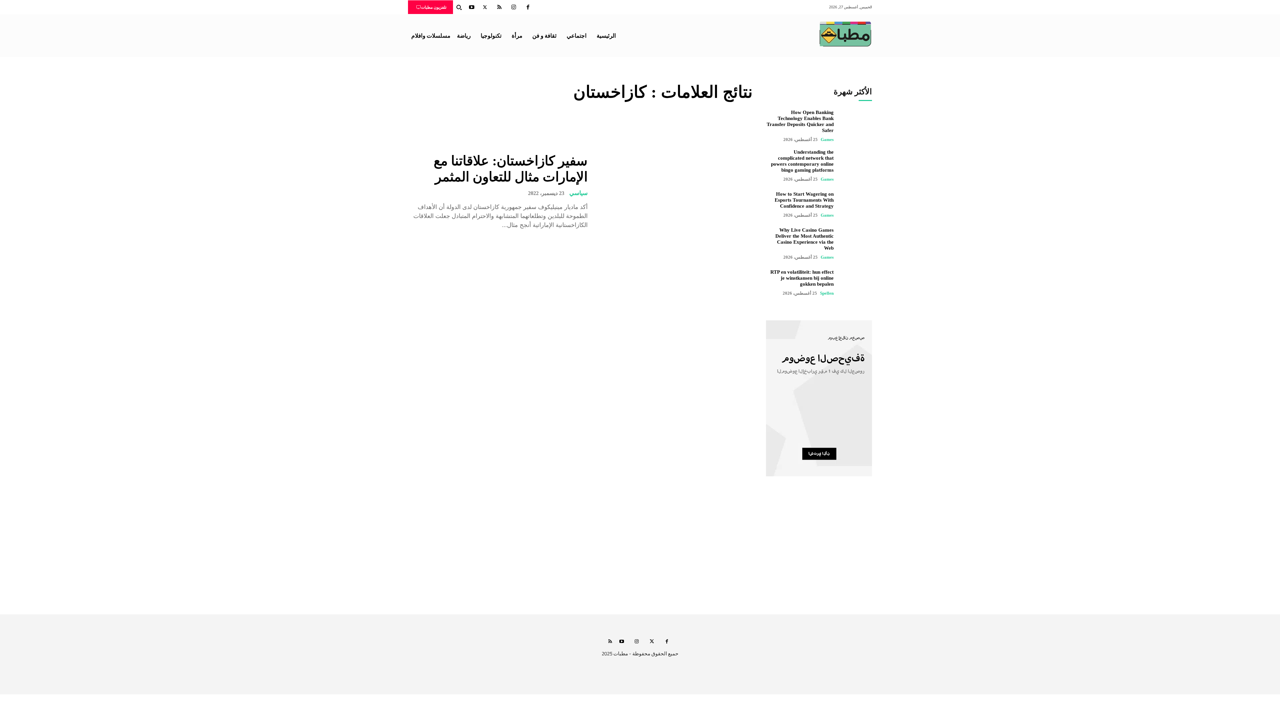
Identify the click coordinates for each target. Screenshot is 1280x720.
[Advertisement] (640, 551)
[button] (459, 7)
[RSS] (499, 7)
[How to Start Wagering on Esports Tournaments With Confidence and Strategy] (856, 204)
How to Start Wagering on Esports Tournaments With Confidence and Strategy (804, 200)
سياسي (578, 193)
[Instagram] (513, 7)
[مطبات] (845, 34)
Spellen (827, 293)
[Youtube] (471, 7)
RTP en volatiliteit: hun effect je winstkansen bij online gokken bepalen (802, 278)
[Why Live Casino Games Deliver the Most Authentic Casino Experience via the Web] (856, 243)
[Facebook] (528, 7)
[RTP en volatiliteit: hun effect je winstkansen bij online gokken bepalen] (856, 282)
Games (827, 139)
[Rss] (610, 642)
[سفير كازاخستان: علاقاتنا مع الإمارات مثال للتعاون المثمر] (675, 191)
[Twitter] (485, 7)
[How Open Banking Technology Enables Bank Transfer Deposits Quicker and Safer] (856, 125)
